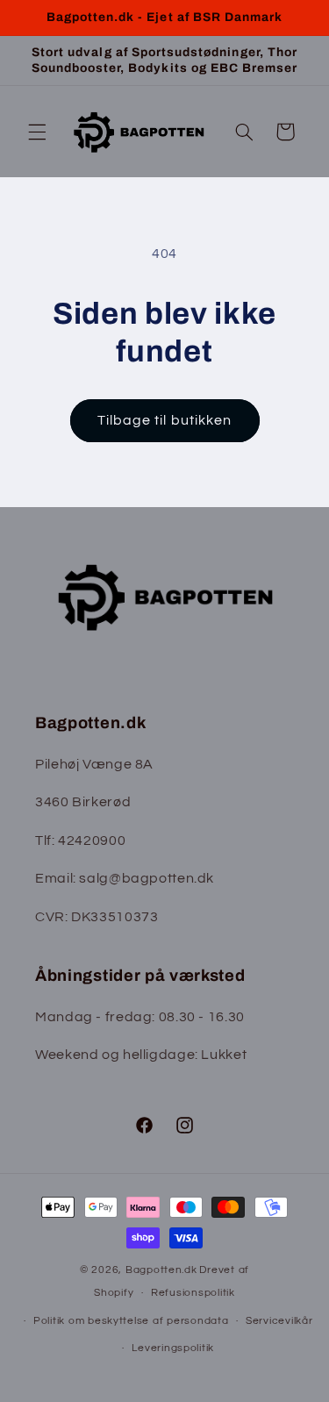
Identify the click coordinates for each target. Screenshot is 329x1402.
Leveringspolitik (173, 1348)
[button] (37, 131)
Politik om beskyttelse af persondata (130, 1321)
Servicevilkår (279, 1321)
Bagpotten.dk (161, 1270)
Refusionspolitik (193, 1293)
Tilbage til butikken (164, 420)
